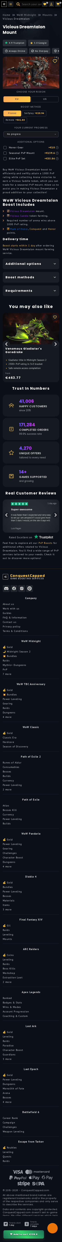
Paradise (8, 1045)
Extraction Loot (13, 977)
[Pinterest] (29, 588)
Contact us (9, 622)
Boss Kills (9, 968)
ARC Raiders (31, 949)
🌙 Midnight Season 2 (17, 651)
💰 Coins (8, 955)
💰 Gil (7, 925)
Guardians (9, 1054)
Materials (9, 900)
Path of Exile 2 (31, 756)
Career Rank (10, 1118)
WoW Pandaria (31, 833)
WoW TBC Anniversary (31, 684)
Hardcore (8, 742)
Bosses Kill (10, 810)
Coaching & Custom (15, 1016)
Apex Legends (31, 992)
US (45, 99)
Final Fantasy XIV (31, 919)
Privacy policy (12, 626)
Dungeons (9, 712)
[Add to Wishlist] (54, 60)
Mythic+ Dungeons (14, 665)
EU (17, 99)
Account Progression (16, 1011)
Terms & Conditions (15, 631)
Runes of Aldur (12, 762)
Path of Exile (31, 799)
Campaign (9, 1122)
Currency (8, 780)
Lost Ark (31, 1026)
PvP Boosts (46, 543)
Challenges (10, 853)
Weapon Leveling (13, 1131)
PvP (5, 669)
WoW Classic (31, 727)
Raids (6, 660)
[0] (44, 4)
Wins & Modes (12, 1007)
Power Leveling (12, 699)
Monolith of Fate (13, 1088)
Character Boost (13, 857)
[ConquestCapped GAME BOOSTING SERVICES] (5, 577)
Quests (7, 1156)
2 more (7, 789)
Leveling (8, 934)
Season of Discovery (15, 746)
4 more (7, 717)
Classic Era (10, 737)
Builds (7, 776)
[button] (51, 4)
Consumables (11, 767)
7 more (7, 674)
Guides (7, 613)
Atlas (6, 805)
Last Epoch (31, 1069)
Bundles (8, 887)
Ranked (7, 998)
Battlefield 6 (31, 1112)
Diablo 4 (31, 876)
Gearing (8, 703)
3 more (7, 909)
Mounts (7, 939)
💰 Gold (8, 647)
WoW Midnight (31, 641)
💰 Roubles (10, 1147)
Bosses (7, 771)
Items (6, 905)
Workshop (9, 973)
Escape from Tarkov (31, 1141)
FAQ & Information (15, 617)
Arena (6, 1093)
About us (8, 604)
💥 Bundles (10, 656)
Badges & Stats (12, 1002)
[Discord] (6, 588)
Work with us (11, 608)
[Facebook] (14, 588)
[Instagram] (21, 588)
